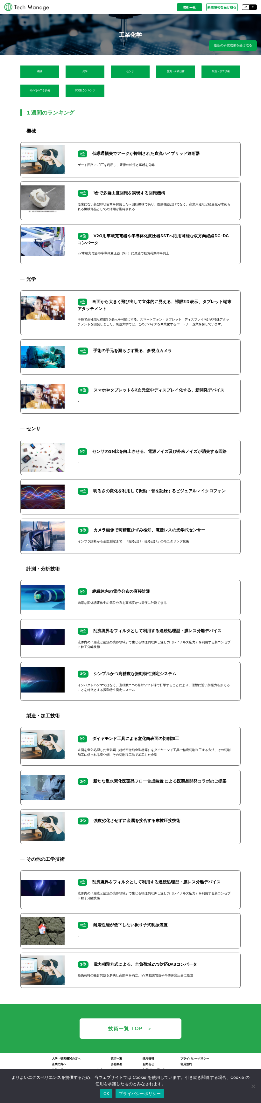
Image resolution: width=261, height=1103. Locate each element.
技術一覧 (189, 7)
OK (106, 1093)
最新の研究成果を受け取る (233, 45)
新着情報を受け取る (222, 7)
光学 (85, 71)
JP (245, 7)
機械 (39, 71)
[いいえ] (253, 1086)
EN (253, 7)
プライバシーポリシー (140, 1093)
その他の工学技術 (40, 90)
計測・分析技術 (176, 71)
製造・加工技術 (221, 71)
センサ (130, 71)
